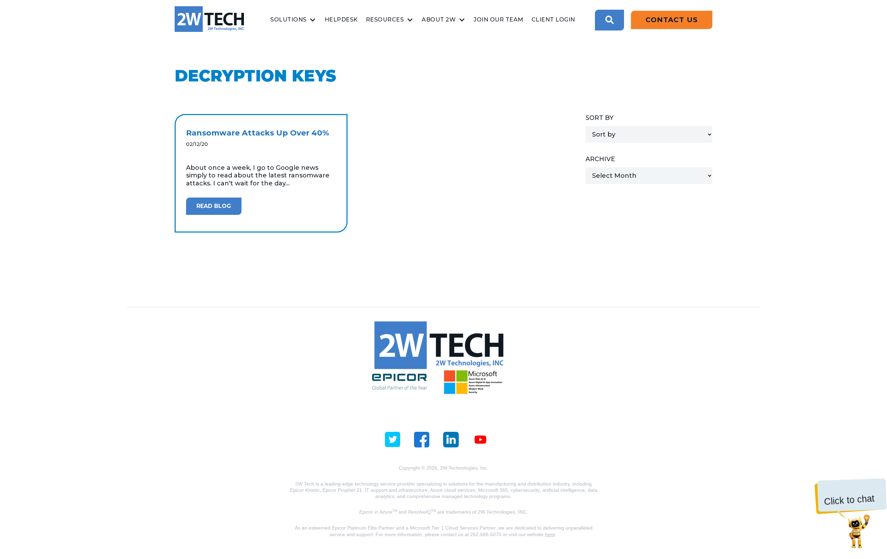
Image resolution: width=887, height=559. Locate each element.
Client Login (553, 19)
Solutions (288, 19)
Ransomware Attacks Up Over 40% (257, 133)
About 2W (439, 19)
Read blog (213, 206)
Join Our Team (499, 19)
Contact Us (672, 20)
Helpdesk (341, 19)
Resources (385, 19)
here (550, 534)
